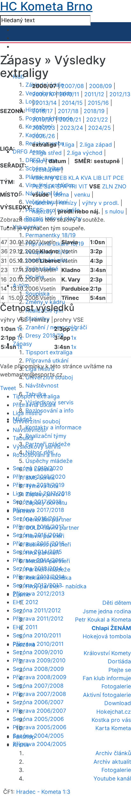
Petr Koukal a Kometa (103, 619)
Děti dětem (116, 602)
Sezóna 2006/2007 (38, 702)
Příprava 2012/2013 (39, 593)
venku (82, 194)
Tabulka (23, 438)
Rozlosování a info (49, 410)
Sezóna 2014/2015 (37, 551)
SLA (49, 186)
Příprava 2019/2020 (39, 476)
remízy (68, 202)
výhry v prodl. (100, 202)
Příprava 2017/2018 (38, 510)
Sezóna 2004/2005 (38, 735)
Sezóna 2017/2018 (37, 501)
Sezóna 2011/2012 (37, 610)
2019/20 (43, 119)
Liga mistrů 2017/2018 (42, 493)
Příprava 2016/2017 (38, 526)
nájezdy (42, 211)
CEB (61, 177)
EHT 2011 (25, 627)
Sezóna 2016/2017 (37, 518)
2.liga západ (95, 144)
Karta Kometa (113, 728)
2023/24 (71, 127)
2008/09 (100, 86)
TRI (72, 186)
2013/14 (46, 102)
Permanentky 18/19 (50, 235)
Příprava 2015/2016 (39, 543)
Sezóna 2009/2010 (38, 652)
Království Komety (107, 653)
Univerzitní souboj (36, 421)
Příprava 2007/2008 (39, 694)
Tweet (8, 388)
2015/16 (98, 102)
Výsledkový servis (37, 446)
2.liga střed (47, 152)
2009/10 (43, 94)
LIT (107, 177)
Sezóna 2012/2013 (37, 585)
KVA (86, 177)
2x (74, 328)
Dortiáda (119, 661)
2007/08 (72, 86)
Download (117, 703)
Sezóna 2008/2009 (38, 669)
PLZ (37, 186)
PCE (118, 177)
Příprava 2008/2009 (39, 677)
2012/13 (119, 94)
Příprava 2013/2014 (39, 576)
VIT (83, 186)
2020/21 (70, 119)
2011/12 (94, 94)
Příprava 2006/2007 (39, 710)
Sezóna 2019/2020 (38, 468)
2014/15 (72, 102)
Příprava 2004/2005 (39, 744)
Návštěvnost (42, 385)
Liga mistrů (27, 413)
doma (61, 194)
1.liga (67, 144)
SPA (61, 186)
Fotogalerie (116, 686)
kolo (38, 161)
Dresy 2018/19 (44, 335)
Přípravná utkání (46, 360)
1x (20, 328)
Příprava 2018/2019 (39, 485)
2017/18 (68, 111)
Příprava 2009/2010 (39, 660)
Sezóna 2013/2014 (37, 568)
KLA (73, 177)
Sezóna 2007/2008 (38, 685)
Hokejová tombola (107, 636)
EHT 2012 (25, 602)
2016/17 (42, 111)
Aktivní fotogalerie (107, 695)
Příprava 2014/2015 (39, 560)
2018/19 (94, 111)
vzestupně (45, 169)
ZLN (107, 186)
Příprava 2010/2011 (38, 644)
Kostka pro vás (111, 720)
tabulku (33, 219)
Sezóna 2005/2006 (38, 719)
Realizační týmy (45, 436)
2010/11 (69, 94)
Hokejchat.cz (113, 711)
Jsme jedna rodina (107, 611)
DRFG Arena (29, 151)
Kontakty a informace (53, 427)
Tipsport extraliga (48, 352)
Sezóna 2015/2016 (37, 535)
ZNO (120, 186)
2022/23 (43, 127)
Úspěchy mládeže (48, 461)
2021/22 (97, 119)
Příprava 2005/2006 (39, 727)
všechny (43, 177)
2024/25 (99, 127)
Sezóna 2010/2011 (37, 635)
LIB (97, 177)
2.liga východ (84, 152)
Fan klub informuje (107, 678)
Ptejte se (119, 669)
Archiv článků (113, 753)
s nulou (114, 211)
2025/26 (43, 136)
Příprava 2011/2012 (38, 618)
